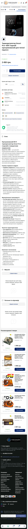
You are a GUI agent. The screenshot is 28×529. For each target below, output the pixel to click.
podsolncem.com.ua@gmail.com (11, 456)
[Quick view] (3, 340)
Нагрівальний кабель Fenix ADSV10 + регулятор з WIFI (20, 396)
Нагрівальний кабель (6, 489)
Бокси (2, 482)
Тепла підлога (4, 485)
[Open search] (21, 2)
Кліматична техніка (5, 474)
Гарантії (8, 124)
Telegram (4, 504)
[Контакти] (24, 526)
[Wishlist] (3, 343)
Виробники (17, 492)
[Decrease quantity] (7, 71)
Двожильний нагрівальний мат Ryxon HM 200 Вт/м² (19, 416)
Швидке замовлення (13, 75)
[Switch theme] (19, 2)
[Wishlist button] (22, 59)
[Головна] (8, 526)
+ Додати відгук (13, 273)
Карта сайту (18, 490)
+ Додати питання (13, 304)
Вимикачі (3, 484)
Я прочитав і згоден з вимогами (11, 518)
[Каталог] (2, 526)
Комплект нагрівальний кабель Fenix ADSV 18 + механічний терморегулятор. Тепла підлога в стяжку (20, 378)
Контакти (17, 474)
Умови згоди (9, 518)
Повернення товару (20, 489)
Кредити (17, 485)
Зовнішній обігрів (5, 490)
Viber (4, 505)
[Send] (22, 84)
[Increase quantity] (7, 70)
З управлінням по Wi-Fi (15, 6)
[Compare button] (24, 59)
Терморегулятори (6, 6)
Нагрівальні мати (5, 487)
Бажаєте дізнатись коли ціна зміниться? (10, 65)
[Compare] (3, 345)
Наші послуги (18, 476)
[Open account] (23, 2)
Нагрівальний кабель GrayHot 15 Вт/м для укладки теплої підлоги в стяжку (20, 336)
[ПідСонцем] (10, 2)
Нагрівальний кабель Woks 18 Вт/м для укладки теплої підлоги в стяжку (20, 356)
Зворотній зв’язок (19, 487)
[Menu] (2, 2)
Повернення (18, 480)
